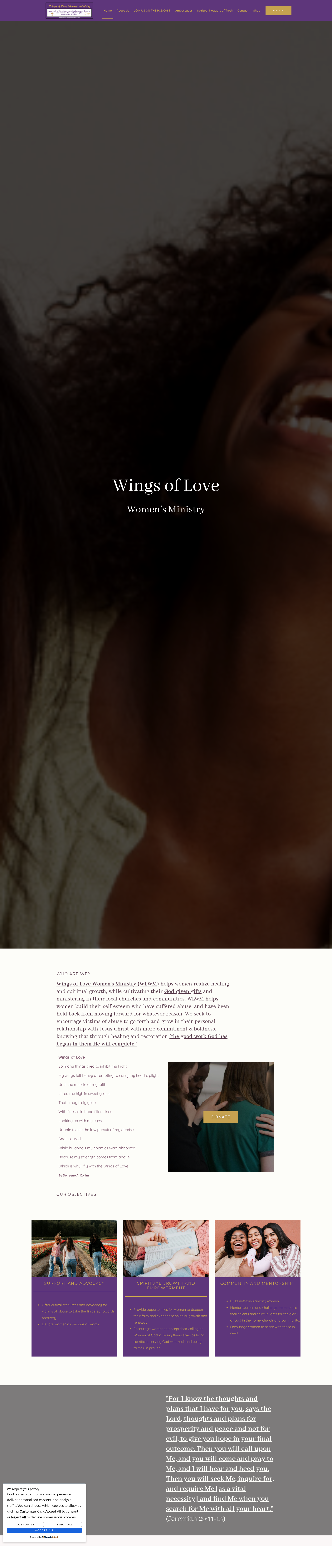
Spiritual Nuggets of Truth (215, 10)
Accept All (44, 1530)
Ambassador (183, 10)
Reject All (64, 1524)
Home (108, 10)
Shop (256, 10)
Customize (25, 1524)
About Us (123, 10)
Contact (242, 10)
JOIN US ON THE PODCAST (152, 10)
